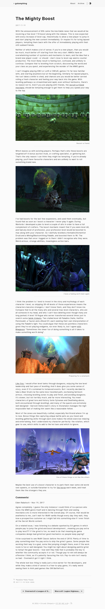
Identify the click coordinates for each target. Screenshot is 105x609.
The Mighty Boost (35, 18)
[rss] (71, 603)
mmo (26, 579)
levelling (20, 579)
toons (31, 579)
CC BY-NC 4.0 (62, 603)
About (72, 3)
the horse (61, 488)
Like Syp (20, 383)
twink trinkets (35, 318)
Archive (81, 3)
